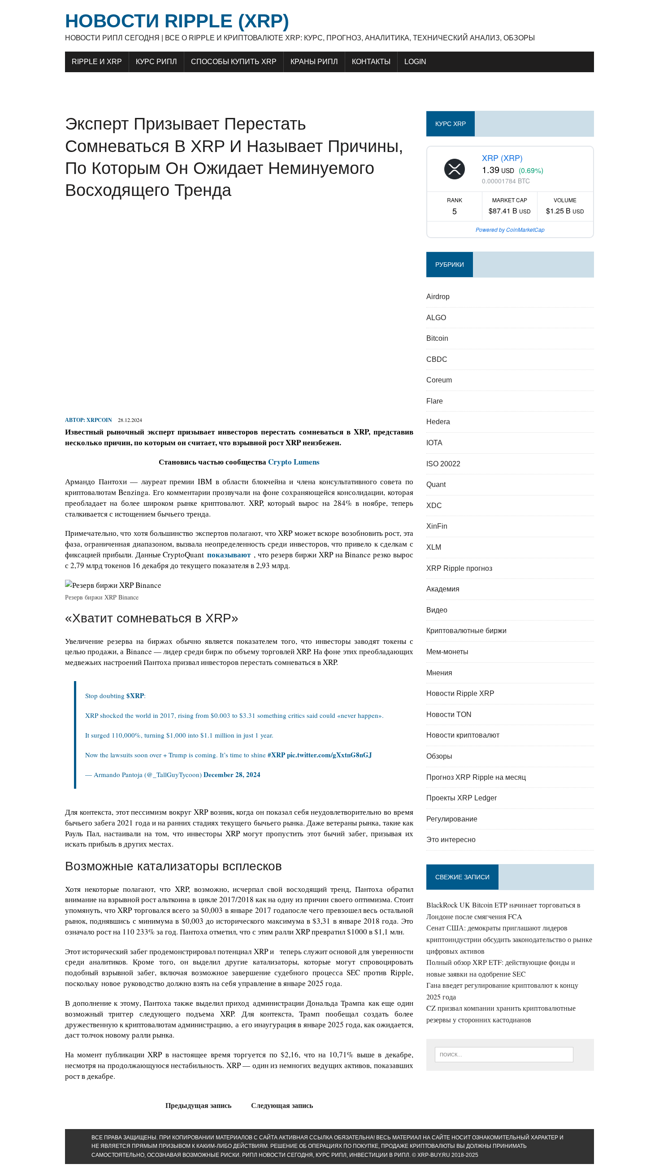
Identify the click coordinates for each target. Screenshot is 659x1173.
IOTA (434, 443)
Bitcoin (437, 338)
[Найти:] (504, 1053)
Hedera (438, 422)
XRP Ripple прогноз (459, 568)
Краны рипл (314, 61)
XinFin (436, 526)
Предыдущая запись (198, 1105)
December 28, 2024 (232, 774)
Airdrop (438, 296)
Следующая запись (282, 1105)
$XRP (135, 695)
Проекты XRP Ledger (461, 798)
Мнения (439, 673)
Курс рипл (156, 61)
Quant (436, 484)
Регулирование (451, 819)
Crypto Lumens (294, 461)
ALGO (436, 317)
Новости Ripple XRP (460, 693)
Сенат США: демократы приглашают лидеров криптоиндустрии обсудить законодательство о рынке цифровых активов (509, 939)
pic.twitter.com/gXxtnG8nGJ (329, 755)
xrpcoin (99, 420)
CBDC (436, 359)
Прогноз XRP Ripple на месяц (476, 777)
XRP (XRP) (502, 157)
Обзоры (439, 756)
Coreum (439, 380)
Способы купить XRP (234, 61)
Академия (443, 589)
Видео (436, 610)
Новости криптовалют (462, 735)
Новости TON (449, 714)
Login (415, 61)
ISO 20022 (443, 464)
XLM (433, 547)
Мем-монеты (447, 652)
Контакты (371, 61)
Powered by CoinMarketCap (510, 229)
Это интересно (451, 839)
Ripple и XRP (97, 61)
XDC (434, 505)
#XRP (276, 755)
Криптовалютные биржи (466, 630)
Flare (434, 401)
